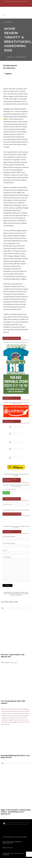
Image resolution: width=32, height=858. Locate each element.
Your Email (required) (9, 543)
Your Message (7, 557)
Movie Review (8, 22)
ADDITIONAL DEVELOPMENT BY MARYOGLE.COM (12, 842)
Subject (5, 550)
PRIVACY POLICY (8, 847)
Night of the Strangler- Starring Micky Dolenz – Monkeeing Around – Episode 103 (16, 812)
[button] (4, 15)
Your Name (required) (9, 536)
